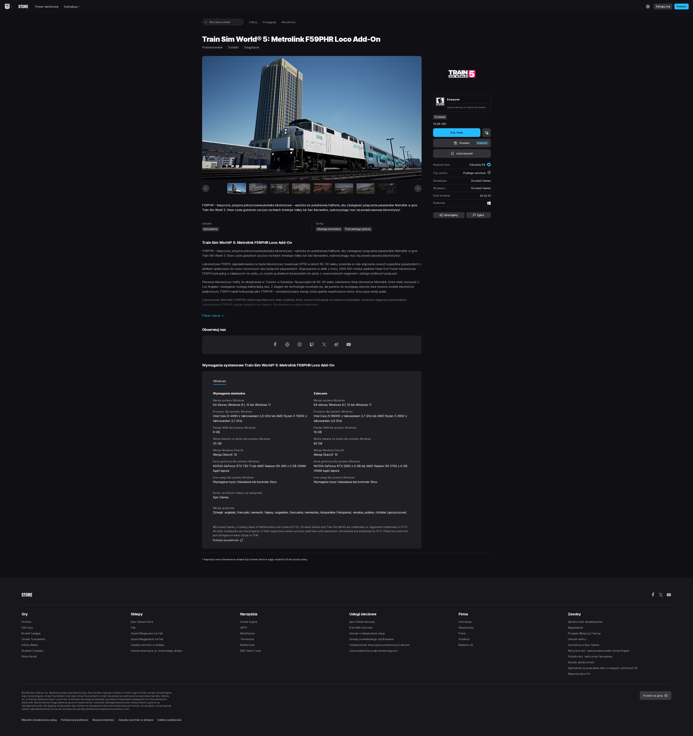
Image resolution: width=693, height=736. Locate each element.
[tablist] (312, 381)
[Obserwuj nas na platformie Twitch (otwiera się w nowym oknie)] (311, 345)
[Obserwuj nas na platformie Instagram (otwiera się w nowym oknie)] (299, 345)
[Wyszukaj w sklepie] (206, 22)
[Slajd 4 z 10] (301, 188)
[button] (312, 315)
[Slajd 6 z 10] (344, 188)
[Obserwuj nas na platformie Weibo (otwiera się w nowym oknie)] (336, 345)
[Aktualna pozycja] (236, 188)
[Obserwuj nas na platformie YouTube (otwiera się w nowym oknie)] (348, 345)
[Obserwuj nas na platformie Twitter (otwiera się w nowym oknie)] (324, 345)
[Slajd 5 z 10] (322, 188)
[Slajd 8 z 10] (387, 188)
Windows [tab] (219, 381)
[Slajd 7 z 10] (365, 188)
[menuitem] (253, 22)
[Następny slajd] (418, 188)
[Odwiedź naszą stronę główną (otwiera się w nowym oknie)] (287, 345)
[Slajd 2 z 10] (258, 188)
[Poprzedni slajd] (205, 188)
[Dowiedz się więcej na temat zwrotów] (489, 173)
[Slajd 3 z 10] (279, 188)
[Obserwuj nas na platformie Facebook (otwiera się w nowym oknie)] (275, 345)
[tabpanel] (312, 434)
